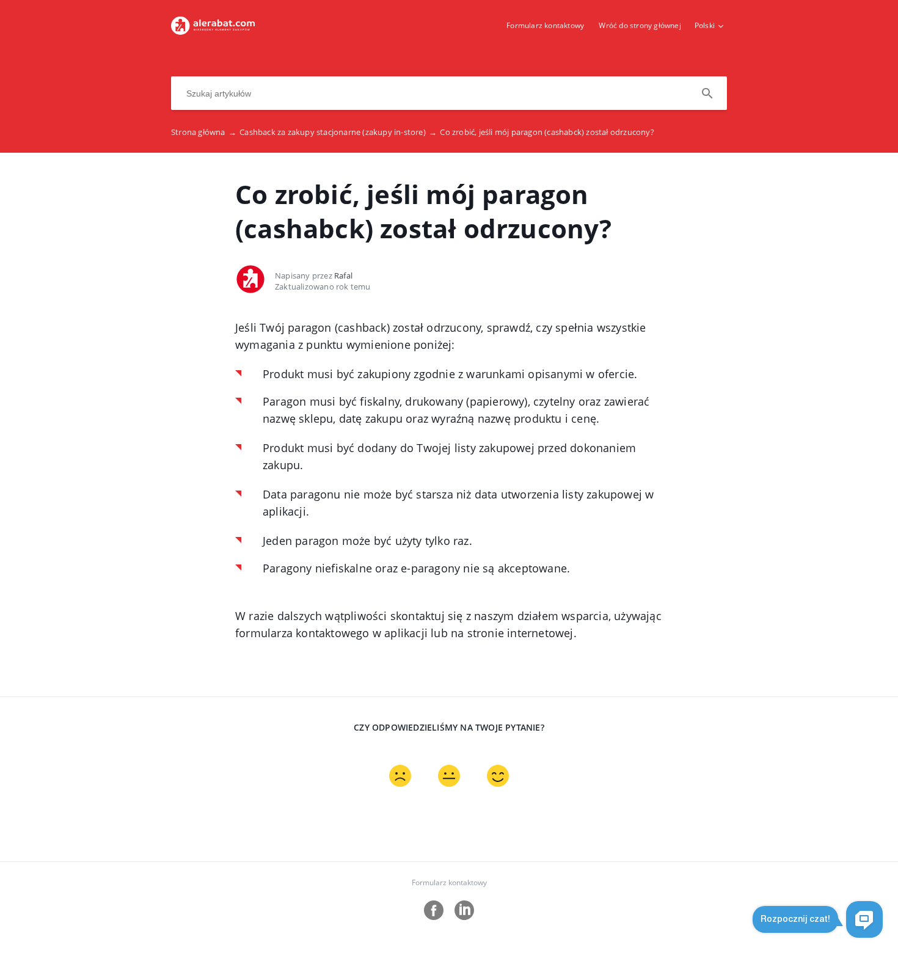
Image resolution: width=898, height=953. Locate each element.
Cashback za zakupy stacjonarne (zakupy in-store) (338, 131)
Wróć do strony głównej (640, 25)
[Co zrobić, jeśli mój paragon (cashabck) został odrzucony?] (213, 31)
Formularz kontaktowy (545, 25)
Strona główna (203, 131)
